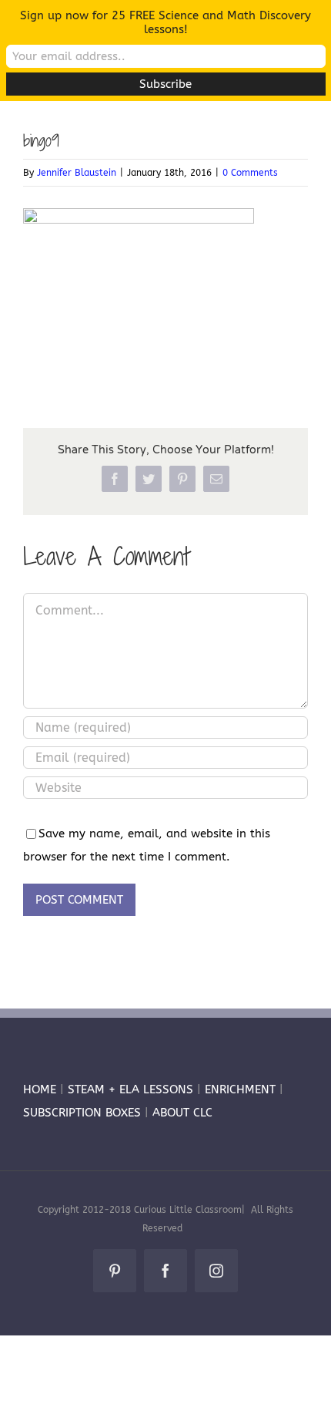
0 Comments (250, 172)
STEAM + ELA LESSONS (132, 1089)
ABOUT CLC (182, 1113)
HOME (39, 1089)
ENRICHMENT (240, 1089)
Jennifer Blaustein (76, 172)
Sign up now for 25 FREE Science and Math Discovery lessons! (165, 22)
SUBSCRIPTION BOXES (82, 1113)
